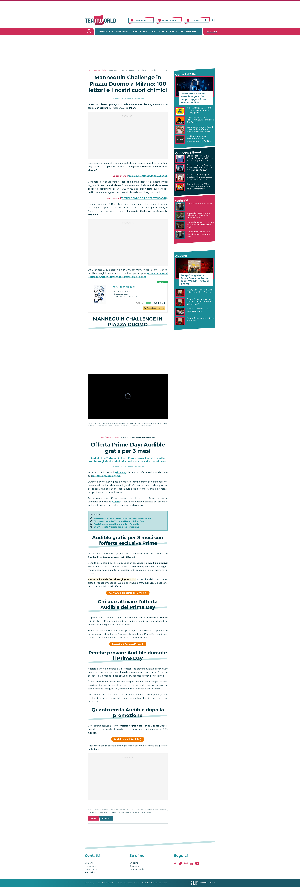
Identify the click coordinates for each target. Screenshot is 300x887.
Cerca (213, 20)
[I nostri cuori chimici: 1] (99, 294)
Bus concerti (140, 31)
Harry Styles (176, 31)
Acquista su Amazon (155, 308)
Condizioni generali (92, 883)
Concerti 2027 (123, 31)
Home (90, 70)
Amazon (106, 818)
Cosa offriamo (169, 20)
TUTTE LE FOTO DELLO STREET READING (144, 198)
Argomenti (141, 20)
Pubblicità (90, 872)
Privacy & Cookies (108, 883)
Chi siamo (133, 863)
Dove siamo (90, 866)
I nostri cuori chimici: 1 (124, 287)
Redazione (134, 866)
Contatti (89, 863)
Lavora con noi (91, 869)
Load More (128, 829)
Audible (116, 501)
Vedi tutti (212, 31)
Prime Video (191, 31)
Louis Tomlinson (158, 31)
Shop (196, 20)
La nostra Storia (136, 869)
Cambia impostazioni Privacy (128, 883)
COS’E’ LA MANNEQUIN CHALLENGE (148, 176)
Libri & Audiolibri (100, 70)
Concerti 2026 (106, 31)
